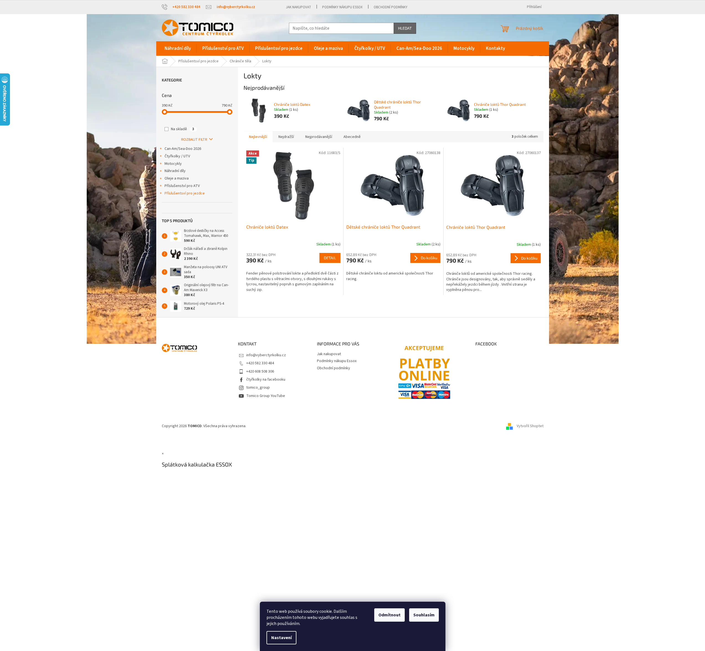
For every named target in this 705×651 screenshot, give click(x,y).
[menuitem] (177, 48)
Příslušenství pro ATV (182, 186)
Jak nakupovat (298, 7)
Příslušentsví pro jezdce (185, 193)
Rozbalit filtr (194, 139)
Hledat (405, 28)
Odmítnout (389, 615)
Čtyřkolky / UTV (177, 156)
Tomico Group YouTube (265, 396)
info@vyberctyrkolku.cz (266, 355)
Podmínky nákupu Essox (342, 7)
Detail (330, 257)
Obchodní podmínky (390, 7)
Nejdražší (286, 137)
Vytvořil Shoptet (530, 426)
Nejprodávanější (318, 137)
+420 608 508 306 (260, 371)
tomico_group (258, 387)
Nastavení (281, 638)
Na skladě (182, 129)
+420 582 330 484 (260, 363)
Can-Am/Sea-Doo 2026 (183, 149)
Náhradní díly (175, 171)
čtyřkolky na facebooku (265, 379)
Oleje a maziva (177, 178)
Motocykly (173, 163)
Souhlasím (424, 615)
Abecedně (352, 137)
